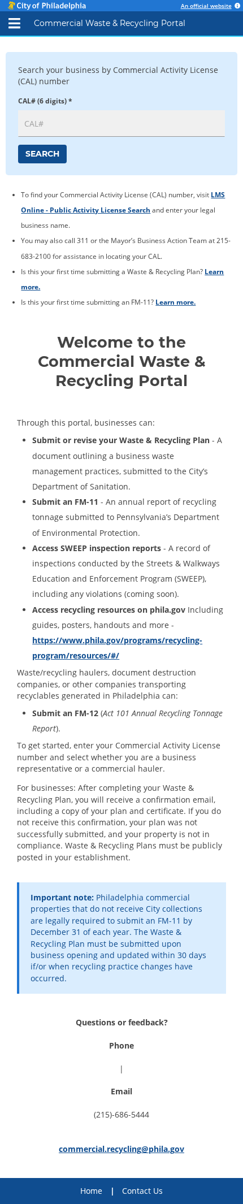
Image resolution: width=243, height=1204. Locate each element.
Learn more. (175, 302)
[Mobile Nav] (14, 23)
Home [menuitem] (91, 1190)
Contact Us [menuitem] (142, 1190)
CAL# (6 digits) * (45, 100)
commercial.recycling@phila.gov (121, 1149)
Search (42, 153)
